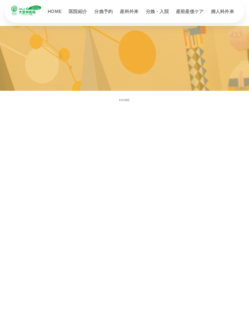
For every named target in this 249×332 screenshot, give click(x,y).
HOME (124, 100)
